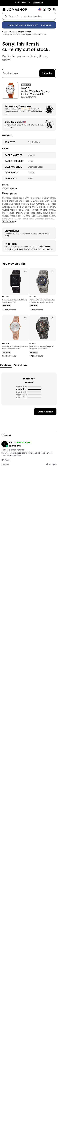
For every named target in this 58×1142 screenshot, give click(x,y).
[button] (6, 460)
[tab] (45, 411)
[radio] (29, 386)
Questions (20, 365)
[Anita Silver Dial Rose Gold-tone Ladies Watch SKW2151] (25, 318)
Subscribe (47, 73)
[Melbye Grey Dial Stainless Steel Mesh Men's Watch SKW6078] (52, 271)
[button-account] (44, 9)
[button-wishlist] (49, 9)
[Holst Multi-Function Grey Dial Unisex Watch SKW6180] (52, 318)
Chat (19, 249)
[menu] (4, 9)
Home (4, 31)
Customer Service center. (42, 249)
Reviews (6, 365)
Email (12, 249)
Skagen (21, 31)
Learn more (9, 127)
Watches (12, 31)
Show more (8, 221)
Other (28, 31)
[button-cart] (54, 9)
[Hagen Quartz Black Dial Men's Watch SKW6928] (25, 271)
